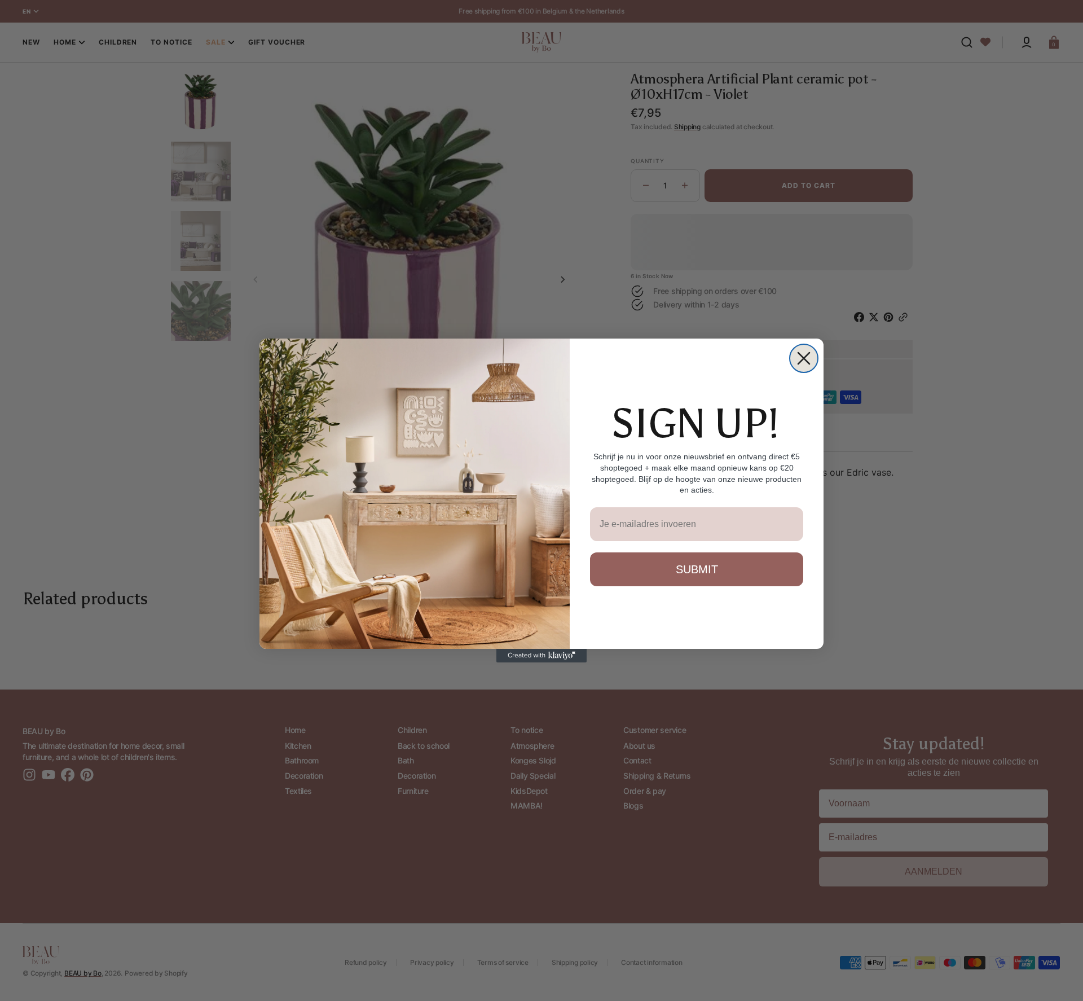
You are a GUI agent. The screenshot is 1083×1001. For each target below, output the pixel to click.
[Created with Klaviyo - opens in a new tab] (541, 655)
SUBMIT (697, 569)
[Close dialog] (804, 358)
